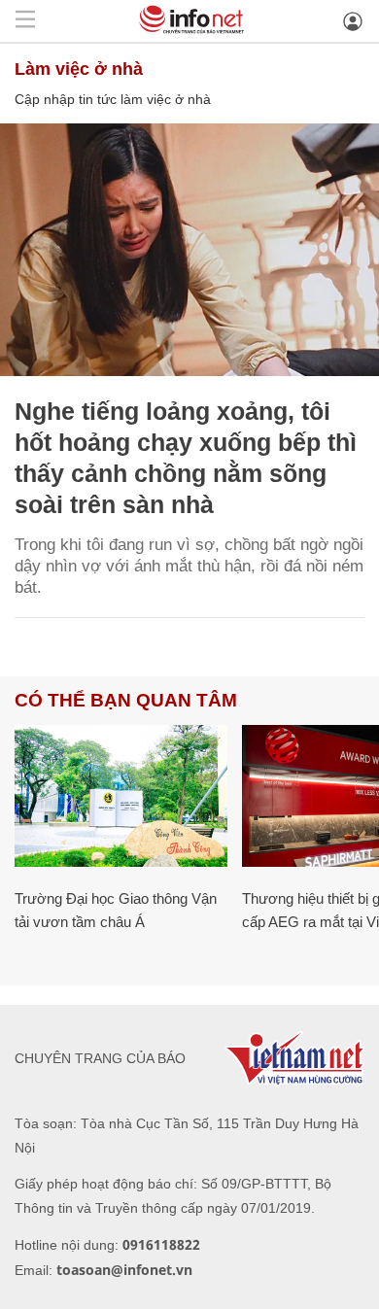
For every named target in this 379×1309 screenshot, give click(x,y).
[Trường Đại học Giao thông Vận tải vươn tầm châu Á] (121, 796)
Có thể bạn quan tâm (126, 700)
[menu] (25, 21)
